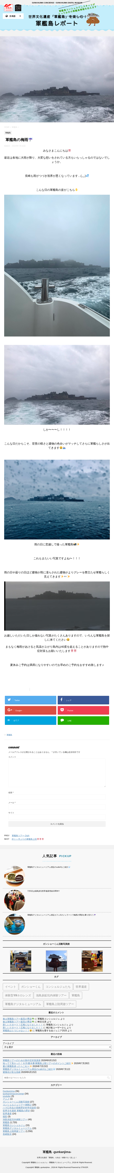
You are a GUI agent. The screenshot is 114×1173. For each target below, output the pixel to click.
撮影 (5, 1116)
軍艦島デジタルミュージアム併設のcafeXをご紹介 (47, 867)
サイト (11, 813)
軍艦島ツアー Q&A (20, 835)
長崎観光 (7, 1134)
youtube (7, 1096)
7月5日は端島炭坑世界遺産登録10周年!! (43, 891)
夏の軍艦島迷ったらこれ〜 (16, 1066)
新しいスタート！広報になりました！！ (23, 1025)
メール (11, 803)
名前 (10, 792)
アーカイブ (8, 1043)
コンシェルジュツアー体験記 (17, 1105)
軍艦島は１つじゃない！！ (16, 1030)
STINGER (84, 1167)
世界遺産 (81, 986)
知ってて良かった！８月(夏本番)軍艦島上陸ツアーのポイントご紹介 (37, 1063)
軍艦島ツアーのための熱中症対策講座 (22, 1060)
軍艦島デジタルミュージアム (23, 1004)
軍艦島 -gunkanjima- (57, 1152)
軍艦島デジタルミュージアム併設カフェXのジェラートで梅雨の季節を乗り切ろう (60, 915)
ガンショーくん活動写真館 (16, 1102)
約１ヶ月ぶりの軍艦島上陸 (24, 839)
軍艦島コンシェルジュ (14, 1125)
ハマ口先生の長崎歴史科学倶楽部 (19, 1108)
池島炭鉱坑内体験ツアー (51, 995)
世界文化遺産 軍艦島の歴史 (16, 1110)
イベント (10, 986)
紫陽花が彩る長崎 (12, 1072)
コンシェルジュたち (58, 986)
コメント (12, 757)
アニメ (6, 1099)
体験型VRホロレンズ (18, 995)
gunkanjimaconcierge (13, 1094)
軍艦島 (9, 735)
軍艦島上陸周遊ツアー (60, 1004)
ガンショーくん (31, 986)
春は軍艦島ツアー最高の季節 (17, 1019)
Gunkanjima (9, 1091)
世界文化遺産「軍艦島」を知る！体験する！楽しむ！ (57, 1158)
